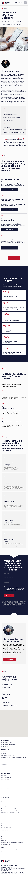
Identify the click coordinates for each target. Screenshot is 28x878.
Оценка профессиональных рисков (8, 851)
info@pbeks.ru (6, 690)
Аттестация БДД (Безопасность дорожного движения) (12, 842)
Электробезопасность (5, 832)
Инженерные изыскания (6, 768)
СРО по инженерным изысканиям (8, 744)
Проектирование (4, 766)
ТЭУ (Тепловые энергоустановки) (8, 834)
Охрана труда (4, 823)
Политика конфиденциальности (9, 863)
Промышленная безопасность (7, 836)
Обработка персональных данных (9, 865)
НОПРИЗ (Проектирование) (7, 753)
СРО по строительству (6, 746)
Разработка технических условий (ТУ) (8, 808)
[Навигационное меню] (25, 2)
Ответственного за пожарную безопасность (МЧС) (11, 770)
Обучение (3, 815)
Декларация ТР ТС (5, 801)
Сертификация (5, 795)
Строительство (4, 764)
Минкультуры (4, 840)
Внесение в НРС (5, 749)
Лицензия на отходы (5, 779)
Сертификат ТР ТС (5, 799)
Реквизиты (20, 863)
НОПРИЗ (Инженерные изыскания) (8, 755)
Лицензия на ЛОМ (5, 788)
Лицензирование (6, 773)
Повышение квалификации (6, 819)
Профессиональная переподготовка (8, 821)
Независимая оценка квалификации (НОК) (13, 762)
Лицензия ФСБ (4, 781)
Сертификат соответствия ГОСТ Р (8, 803)
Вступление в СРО (6, 740)
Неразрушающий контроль (6, 838)
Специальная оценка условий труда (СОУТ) (10, 849)
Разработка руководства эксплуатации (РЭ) (10, 812)
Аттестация (4, 830)
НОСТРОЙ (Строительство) (6, 751)
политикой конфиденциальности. (15, 590)
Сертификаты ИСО (5, 797)
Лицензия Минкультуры (6, 777)
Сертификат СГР (4, 804)
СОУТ (2, 847)
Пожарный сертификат (5, 806)
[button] (9, 659)
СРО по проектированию (6, 742)
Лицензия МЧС (4, 775)
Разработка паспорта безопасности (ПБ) (9, 810)
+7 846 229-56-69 (7, 687)
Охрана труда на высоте (6, 825)
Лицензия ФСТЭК (4, 783)
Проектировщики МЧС (6, 844)
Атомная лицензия (5, 784)
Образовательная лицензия (6, 786)
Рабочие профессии (5, 817)
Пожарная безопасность (6, 827)
